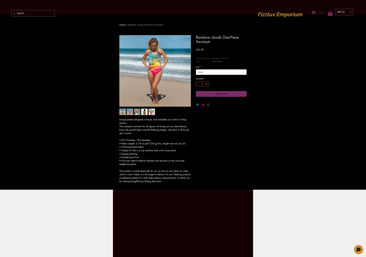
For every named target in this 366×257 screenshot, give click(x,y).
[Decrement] (198, 83)
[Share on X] (214, 104)
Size (198, 66)
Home (122, 24)
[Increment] (207, 83)
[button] (330, 13)
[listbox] (344, 12)
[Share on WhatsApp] (208, 104)
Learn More (217, 61)
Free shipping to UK (217, 53)
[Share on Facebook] (197, 104)
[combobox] (221, 72)
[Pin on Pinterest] (203, 104)
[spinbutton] (202, 83)
